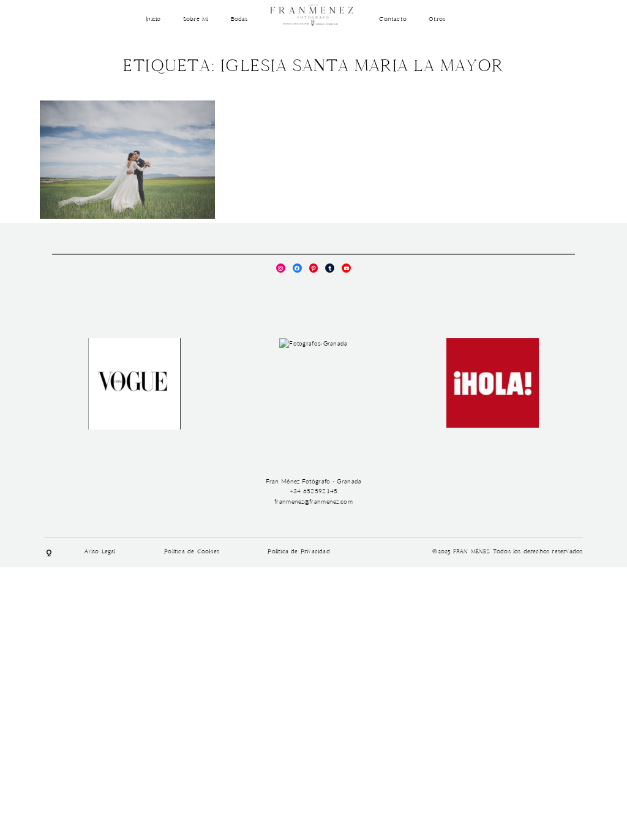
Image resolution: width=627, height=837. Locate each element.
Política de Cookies (191, 552)
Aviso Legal (100, 552)
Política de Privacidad (298, 552)
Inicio (153, 20)
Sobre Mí (196, 20)
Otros (437, 20)
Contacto (393, 20)
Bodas (239, 20)
